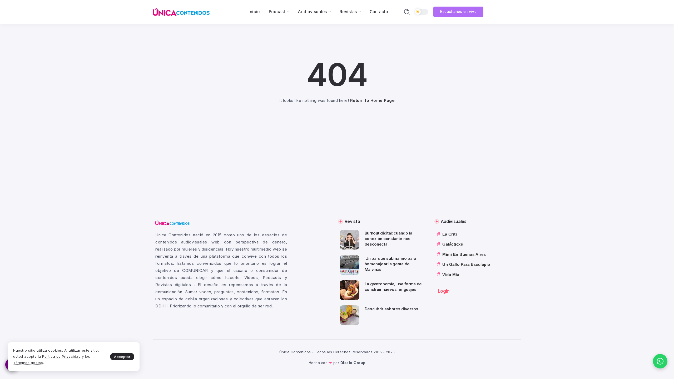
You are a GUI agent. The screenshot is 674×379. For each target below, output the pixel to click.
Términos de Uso (28, 363)
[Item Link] (349, 240)
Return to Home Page (372, 100)
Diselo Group (353, 363)
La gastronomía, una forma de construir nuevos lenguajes (393, 286)
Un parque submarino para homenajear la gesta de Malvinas (391, 264)
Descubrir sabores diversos (391, 308)
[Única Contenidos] (181, 11)
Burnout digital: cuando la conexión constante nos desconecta (388, 239)
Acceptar (122, 357)
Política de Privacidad (61, 356)
